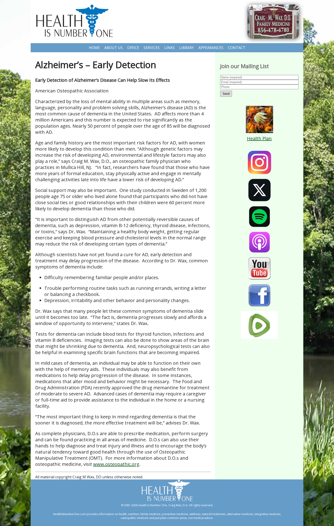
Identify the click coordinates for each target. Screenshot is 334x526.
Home (94, 47)
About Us (113, 47)
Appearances (210, 47)
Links (169, 47)
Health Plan (259, 138)
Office (133, 47)
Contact (236, 47)
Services (152, 47)
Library (186, 47)
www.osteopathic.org (116, 464)
